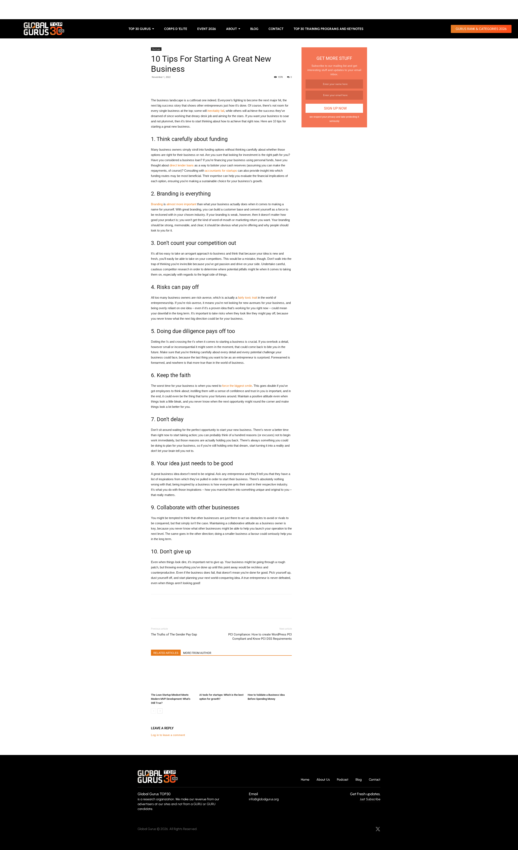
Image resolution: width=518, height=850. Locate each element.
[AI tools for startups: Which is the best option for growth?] (221, 676)
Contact (374, 779)
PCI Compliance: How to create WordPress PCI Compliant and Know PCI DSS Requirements (260, 637)
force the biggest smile (237, 385)
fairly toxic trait (247, 297)
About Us (323, 779)
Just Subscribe (370, 799)
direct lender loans (182, 165)
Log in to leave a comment (168, 735)
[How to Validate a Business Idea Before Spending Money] (270, 676)
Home (305, 779)
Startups (156, 49)
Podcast (342, 779)
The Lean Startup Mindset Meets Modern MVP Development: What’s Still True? (170, 698)
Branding (157, 204)
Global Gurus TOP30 (154, 794)
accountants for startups (221, 170)
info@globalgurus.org (264, 799)
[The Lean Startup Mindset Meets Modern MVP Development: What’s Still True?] (173, 676)
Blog (359, 779)
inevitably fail (215, 110)
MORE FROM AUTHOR (197, 652)
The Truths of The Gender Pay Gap (174, 634)
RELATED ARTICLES (165, 652)
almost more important (181, 204)
